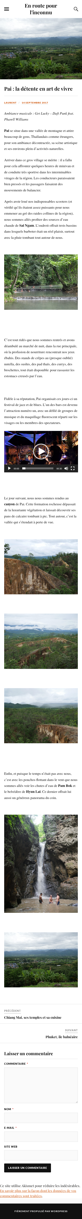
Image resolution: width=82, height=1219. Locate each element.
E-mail (10, 1127)
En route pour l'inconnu (41, 8)
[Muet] (66, 468)
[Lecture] (9, 468)
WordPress (59, 1211)
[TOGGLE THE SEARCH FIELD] (75, 9)
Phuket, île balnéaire (62, 1037)
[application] (41, 451)
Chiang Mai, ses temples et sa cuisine (33, 1017)
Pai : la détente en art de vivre (38, 88)
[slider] (38, 468)
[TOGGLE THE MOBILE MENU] (6, 9)
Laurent (10, 102)
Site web (11, 1146)
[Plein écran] (73, 468)
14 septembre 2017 (35, 102)
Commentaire (16, 1063)
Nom (9, 1109)
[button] (41, 451)
